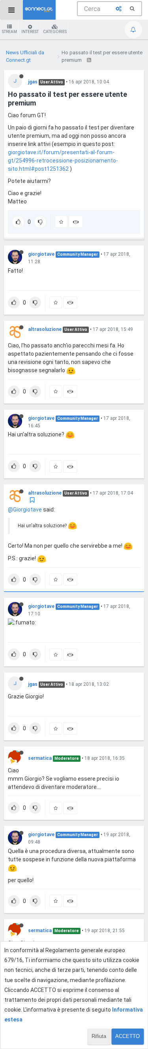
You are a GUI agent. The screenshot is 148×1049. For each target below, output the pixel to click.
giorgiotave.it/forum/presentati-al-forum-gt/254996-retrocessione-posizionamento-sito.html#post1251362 (63, 160)
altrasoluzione (45, 329)
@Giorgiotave (25, 509)
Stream (9, 32)
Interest (30, 32)
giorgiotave (41, 254)
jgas (32, 82)
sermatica (40, 758)
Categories (55, 32)
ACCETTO (127, 1036)
